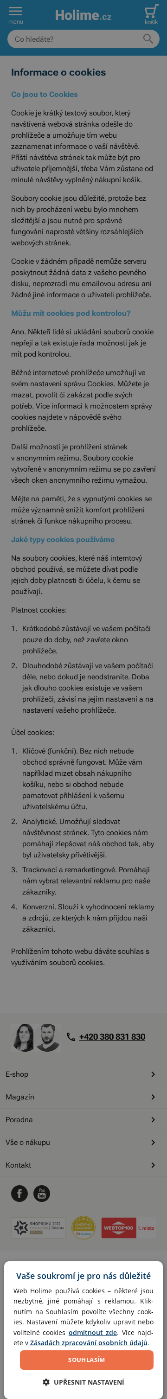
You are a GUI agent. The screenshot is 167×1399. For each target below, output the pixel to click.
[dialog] (83, 1330)
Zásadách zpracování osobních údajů (89, 1342)
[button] (83, 1382)
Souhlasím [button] (86, 1359)
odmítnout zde (93, 1332)
